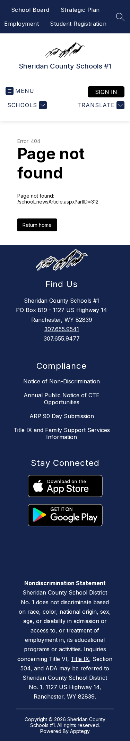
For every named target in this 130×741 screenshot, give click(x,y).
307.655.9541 (61, 329)
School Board (30, 9)
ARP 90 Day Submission (61, 416)
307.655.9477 (62, 338)
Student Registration (78, 23)
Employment (21, 23)
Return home (37, 225)
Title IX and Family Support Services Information (62, 433)
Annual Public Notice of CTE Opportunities (61, 399)
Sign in (106, 91)
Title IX (80, 658)
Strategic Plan (80, 9)
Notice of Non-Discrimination (61, 381)
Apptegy (80, 731)
